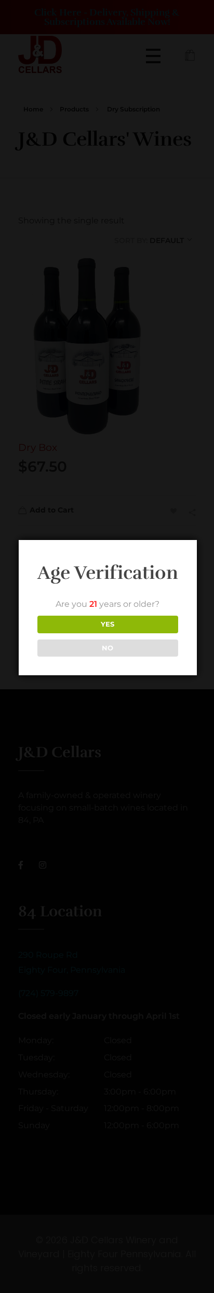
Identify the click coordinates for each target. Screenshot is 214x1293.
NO (107, 648)
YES (107, 624)
